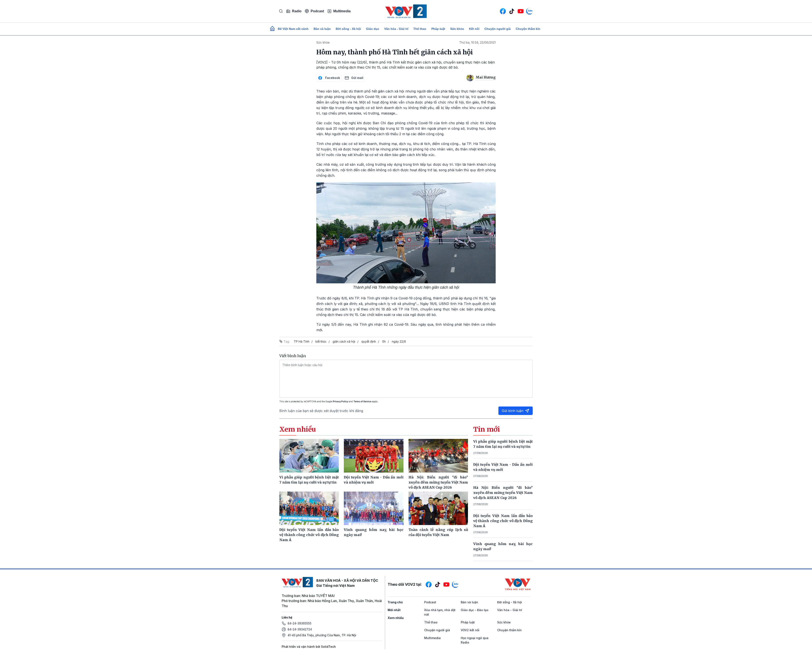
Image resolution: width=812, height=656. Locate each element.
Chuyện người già (497, 28)
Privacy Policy (340, 401)
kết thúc (320, 341)
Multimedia (342, 11)
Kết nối (474, 28)
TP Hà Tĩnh (301, 341)
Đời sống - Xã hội (348, 28)
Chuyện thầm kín (528, 28)
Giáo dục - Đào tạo (474, 610)
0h (384, 341)
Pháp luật (438, 28)
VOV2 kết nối (470, 630)
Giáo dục (372, 28)
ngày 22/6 (399, 341)
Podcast (317, 11)
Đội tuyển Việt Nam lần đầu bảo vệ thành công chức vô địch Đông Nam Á (503, 521)
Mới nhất (394, 610)
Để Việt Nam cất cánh (293, 28)
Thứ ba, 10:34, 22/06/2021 (477, 42)
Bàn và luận (322, 28)
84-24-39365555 (299, 623)
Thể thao (419, 28)
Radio (297, 11)
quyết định (368, 341)
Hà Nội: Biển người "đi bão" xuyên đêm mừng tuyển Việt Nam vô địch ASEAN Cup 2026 (503, 492)
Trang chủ (395, 602)
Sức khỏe (457, 28)
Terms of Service (362, 401)
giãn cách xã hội (344, 341)
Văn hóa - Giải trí (396, 28)
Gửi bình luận (512, 411)
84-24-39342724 (300, 629)
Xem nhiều (396, 618)
